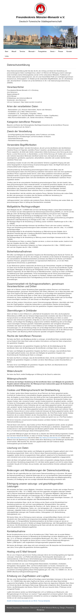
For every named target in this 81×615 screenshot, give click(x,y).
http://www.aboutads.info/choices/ (17, 438)
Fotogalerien (42, 51)
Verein (52, 51)
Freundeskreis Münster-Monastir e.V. (40, 17)
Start (6, 51)
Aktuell (14, 51)
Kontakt (69, 51)
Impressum (17, 607)
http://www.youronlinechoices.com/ (50, 438)
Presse (60, 51)
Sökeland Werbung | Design (55, 607)
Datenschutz (34, 607)
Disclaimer (25, 607)
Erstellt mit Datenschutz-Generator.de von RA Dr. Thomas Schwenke (28, 601)
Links (7, 56)
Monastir (31, 51)
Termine (22, 51)
